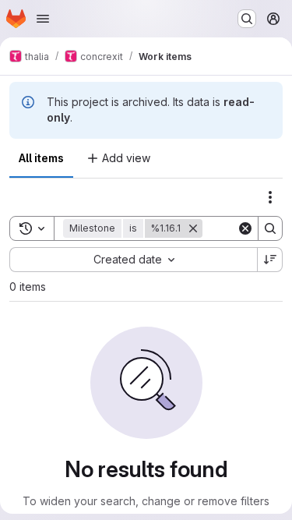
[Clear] (245, 228)
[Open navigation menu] (42, 18)
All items (41, 157)
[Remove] (193, 228)
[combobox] (133, 259)
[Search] (270, 228)
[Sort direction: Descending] (270, 259)
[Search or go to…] (246, 18)
